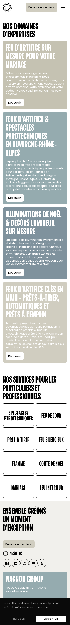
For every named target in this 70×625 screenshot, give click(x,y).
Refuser (19, 618)
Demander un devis (41, 7)
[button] (63, 7)
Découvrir (14, 102)
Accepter (51, 618)
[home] (7, 7)
